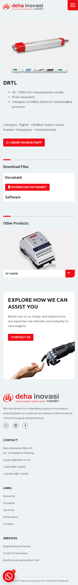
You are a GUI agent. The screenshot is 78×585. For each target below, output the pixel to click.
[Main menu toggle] (73, 5)
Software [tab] (12, 197)
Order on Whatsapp (25, 143)
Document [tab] (13, 177)
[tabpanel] (39, 187)
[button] (5, 250)
